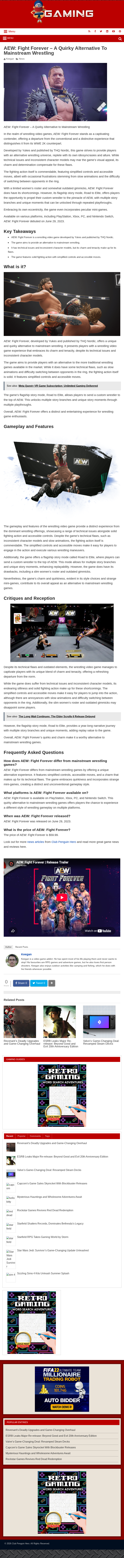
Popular (22, 1136)
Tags (47, 1136)
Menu (10, 38)
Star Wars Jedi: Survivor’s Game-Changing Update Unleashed (53, 1250)
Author (8, 947)
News (22, 59)
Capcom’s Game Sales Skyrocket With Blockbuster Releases (52, 1183)
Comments (35, 1136)
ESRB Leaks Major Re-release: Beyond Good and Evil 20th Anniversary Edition (60, 1043)
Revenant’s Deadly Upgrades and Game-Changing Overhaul (22, 1042)
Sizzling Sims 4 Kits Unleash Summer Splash (43, 1273)
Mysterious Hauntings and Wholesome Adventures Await (49, 1197)
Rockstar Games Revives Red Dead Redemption (45, 1210)
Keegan (10, 59)
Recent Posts (21, 947)
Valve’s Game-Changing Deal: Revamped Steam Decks (101, 1042)
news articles (35, 842)
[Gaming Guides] (62, 1389)
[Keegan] (12, 966)
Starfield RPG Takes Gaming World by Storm (42, 1237)
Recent (9, 1136)
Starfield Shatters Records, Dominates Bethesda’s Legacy (50, 1223)
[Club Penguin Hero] (62, 22)
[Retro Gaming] (62, 1095)
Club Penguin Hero (64, 842)
